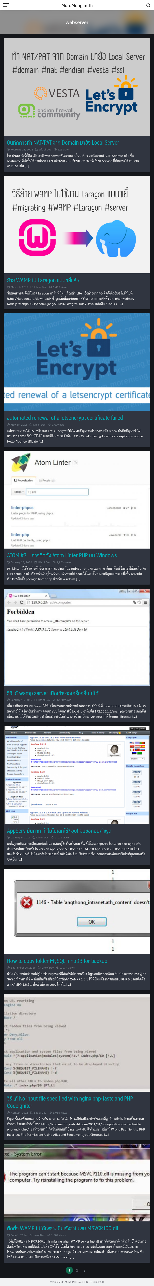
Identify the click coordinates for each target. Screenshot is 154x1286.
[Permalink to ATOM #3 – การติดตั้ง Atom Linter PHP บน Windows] (77, 499)
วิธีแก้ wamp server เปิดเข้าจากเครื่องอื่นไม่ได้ (52, 693)
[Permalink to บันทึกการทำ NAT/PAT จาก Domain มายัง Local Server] (77, 86)
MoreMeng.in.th (77, 5)
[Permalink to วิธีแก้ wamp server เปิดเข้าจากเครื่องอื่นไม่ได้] (77, 637)
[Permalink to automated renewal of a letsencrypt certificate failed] (77, 362)
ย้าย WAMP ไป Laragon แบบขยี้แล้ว (43, 280)
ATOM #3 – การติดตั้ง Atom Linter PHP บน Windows (62, 555)
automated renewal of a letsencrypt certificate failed (65, 417)
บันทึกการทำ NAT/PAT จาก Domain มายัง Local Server (63, 142)
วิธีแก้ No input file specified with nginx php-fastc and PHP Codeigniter (70, 1101)
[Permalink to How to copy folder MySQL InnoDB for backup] (77, 911)
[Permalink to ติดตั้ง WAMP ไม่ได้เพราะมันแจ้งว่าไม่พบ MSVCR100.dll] (77, 1182)
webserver (77, 22)
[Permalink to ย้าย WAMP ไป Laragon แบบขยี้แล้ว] (77, 224)
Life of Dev (45, 149)
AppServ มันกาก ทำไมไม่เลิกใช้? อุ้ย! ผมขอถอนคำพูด (59, 830)
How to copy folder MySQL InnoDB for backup (57, 960)
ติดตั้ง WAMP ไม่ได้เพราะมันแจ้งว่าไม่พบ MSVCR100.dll (62, 1228)
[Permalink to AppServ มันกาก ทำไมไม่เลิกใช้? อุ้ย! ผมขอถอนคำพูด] (77, 774)
